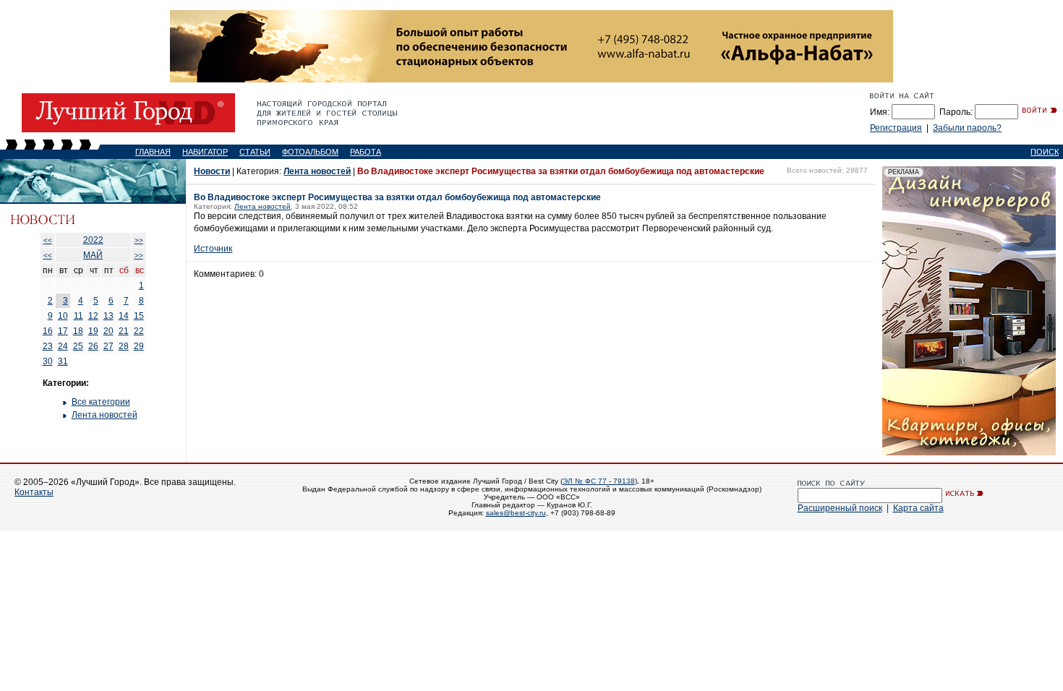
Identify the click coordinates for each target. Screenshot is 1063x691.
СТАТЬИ (254, 151)
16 (48, 331)
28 (124, 346)
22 (139, 331)
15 (139, 316)
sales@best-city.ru (516, 513)
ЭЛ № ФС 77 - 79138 (599, 481)
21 (124, 331)
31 (63, 361)
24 (63, 346)
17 (63, 331)
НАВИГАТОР (205, 151)
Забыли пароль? (967, 128)
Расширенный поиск (840, 508)
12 (93, 316)
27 (108, 346)
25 (78, 346)
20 (108, 331)
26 (93, 346)
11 (78, 316)
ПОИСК (1044, 151)
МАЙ (93, 255)
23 (48, 346)
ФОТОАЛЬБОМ (310, 151)
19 (93, 331)
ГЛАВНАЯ (153, 151)
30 (48, 361)
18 (78, 331)
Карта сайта (918, 508)
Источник (213, 249)
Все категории (101, 402)
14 (124, 316)
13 (108, 316)
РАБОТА (365, 151)
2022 (93, 240)
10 (63, 316)
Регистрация (896, 128)
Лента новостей (104, 415)
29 (139, 346)
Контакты (34, 492)
